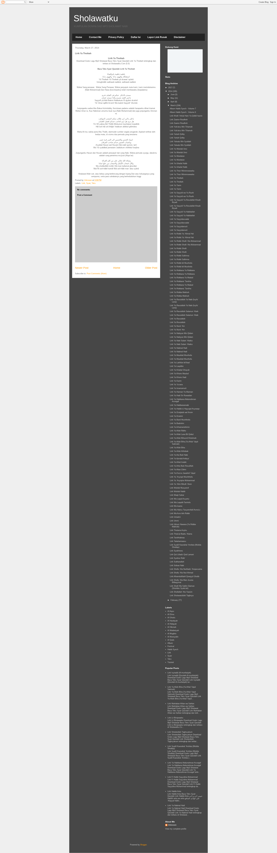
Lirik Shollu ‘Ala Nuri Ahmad (181, 573)
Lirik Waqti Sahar (177, 495)
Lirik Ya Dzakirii (176, 416)
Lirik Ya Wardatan (177, 156)
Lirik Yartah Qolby (177, 134)
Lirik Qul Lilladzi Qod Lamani (182, 554)
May (173, 98)
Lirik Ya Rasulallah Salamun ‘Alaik (184, 311)
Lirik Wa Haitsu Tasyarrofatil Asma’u (185, 510)
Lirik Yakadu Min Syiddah (180, 141)
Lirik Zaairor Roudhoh (179, 119)
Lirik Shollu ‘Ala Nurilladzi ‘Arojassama (186, 569)
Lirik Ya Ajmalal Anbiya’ (179, 458)
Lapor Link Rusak (157, 37)
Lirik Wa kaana (176, 506)
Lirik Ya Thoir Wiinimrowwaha (182, 171)
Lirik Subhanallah (177, 562)
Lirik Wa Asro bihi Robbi (180, 513)
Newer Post (81, 267)
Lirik (83, 183)
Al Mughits (171, 633)
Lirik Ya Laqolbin (177, 366)
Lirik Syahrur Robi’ (177, 558)
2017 (170, 87)
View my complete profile (175, 829)
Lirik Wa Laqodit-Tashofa (180, 502)
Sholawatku (96, 18)
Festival (170, 646)
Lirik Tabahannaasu (178, 541)
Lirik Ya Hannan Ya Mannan (181, 392)
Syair (88, 183)
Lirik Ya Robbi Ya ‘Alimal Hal (182, 234)
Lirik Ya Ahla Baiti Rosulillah (181, 466)
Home (79, 37)
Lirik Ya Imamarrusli (178, 388)
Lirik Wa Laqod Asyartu (179, 499)
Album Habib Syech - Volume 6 (183, 112)
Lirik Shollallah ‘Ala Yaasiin (181, 592)
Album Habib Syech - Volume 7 (183, 109)
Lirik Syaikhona (176, 551)
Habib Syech (172, 649)
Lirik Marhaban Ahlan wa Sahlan (180, 703)
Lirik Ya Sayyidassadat (179, 219)
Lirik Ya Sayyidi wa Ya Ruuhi (182, 193)
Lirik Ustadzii (175, 517)
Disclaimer (179, 37)
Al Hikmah (171, 627)
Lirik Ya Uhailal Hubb (178, 163)
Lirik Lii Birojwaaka (175, 718)
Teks (94, 183)
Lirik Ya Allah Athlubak (179, 451)
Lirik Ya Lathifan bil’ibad (180, 362)
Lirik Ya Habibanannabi (179, 405)
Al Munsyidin (172, 637)
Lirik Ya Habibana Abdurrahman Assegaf (184, 763)
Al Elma (170, 614)
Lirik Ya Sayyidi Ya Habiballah (182, 212)
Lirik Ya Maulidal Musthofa (181, 355)
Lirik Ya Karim (175, 381)
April (173, 102)
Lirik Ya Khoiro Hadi (178, 377)
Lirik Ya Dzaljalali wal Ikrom (181, 412)
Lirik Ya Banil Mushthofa (180, 420)
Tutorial (170, 662)
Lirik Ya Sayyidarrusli (178, 226)
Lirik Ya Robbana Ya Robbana (182, 270)
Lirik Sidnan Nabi (177, 565)
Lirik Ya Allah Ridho (178, 431)
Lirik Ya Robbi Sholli (178, 248)
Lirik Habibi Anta (174, 791)
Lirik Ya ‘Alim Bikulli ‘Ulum (181, 484)
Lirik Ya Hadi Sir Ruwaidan (181, 395)
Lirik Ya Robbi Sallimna (179, 256)
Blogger (143, 845)
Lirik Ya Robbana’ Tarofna (180, 281)
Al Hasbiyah (172, 621)
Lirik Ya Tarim (175, 185)
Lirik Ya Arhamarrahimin (180, 427)
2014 (170, 91)
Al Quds (170, 640)
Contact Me (95, 37)
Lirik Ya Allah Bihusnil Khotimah (183, 438)
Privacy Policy (116, 37)
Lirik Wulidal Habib (177, 491)
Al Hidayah (172, 624)
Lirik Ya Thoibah (176, 178)
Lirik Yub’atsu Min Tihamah (181, 127)
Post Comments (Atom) (96, 273)
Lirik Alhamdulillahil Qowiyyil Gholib (184, 576)
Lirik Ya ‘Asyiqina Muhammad (182, 480)
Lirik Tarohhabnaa (177, 538)
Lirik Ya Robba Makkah (179, 292)
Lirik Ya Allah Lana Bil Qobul (181, 434)
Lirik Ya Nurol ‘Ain (177, 326)
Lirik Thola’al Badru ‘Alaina (181, 534)
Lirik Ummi (174, 521)
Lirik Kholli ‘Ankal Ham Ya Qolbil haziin (186, 116)
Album (170, 643)
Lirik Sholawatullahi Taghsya (181, 595)
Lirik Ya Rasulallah (177, 319)
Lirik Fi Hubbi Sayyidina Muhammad (182, 777)
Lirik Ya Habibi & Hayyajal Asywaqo (185, 409)
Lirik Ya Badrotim (177, 423)
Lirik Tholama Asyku (178, 530)
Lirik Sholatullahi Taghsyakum (179, 732)
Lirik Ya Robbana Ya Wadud (181, 277)
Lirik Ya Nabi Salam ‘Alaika (181, 341)
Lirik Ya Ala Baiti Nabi (179, 455)
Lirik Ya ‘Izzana (176, 384)
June (173, 94)
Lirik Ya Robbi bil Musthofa (181, 263)
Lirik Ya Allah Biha (177, 447)
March (173, 105)
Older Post (151, 267)
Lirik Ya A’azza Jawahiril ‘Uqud (182, 473)
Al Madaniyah (173, 630)
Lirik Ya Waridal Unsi (178, 149)
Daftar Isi (136, 37)
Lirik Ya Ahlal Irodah (178, 462)
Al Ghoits (171, 617)
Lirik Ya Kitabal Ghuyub (179, 370)
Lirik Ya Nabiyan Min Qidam (181, 333)
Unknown (172, 825)
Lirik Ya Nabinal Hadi (178, 348)
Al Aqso (170, 611)
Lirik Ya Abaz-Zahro (178, 469)
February (174, 600)
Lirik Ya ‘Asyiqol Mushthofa (181, 477)
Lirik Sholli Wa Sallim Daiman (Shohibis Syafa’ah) (182, 587)
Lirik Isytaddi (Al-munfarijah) (179, 673)
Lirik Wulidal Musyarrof (179, 488)
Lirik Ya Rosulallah (177, 322)
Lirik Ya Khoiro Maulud (179, 373)
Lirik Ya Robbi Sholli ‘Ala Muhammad (185, 241)
